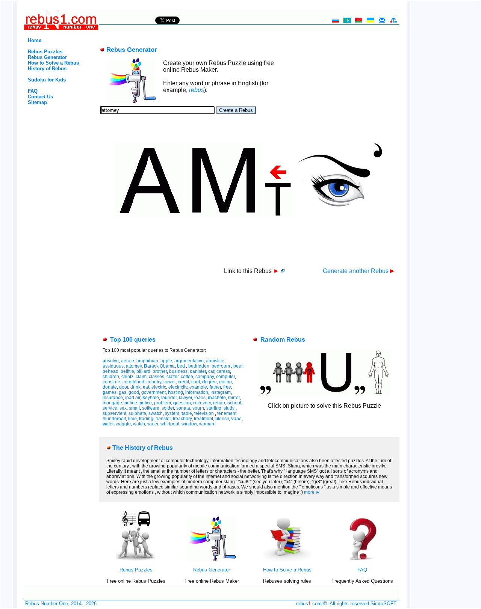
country (154, 381)
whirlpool (169, 424)
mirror (234, 397)
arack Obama (159, 366)
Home (34, 40)
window (189, 424)
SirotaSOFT (383, 603)
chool (234, 402)
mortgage (112, 402)
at (146, 387)
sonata (183, 408)
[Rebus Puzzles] (136, 559)
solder (168, 408)
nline (130, 402)
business (178, 371)
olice (145, 402)
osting (175, 392)
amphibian (147, 360)
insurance (113, 397)
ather (215, 387)
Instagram (220, 392)
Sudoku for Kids (47, 80)
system (172, 413)
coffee (187, 376)
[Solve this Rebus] (324, 394)
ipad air (132, 397)
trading (146, 418)
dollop (225, 381)
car (211, 371)
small (134, 408)
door (123, 387)
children (111, 376)
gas (122, 392)
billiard (143, 371)
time (132, 418)
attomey (134, 366)
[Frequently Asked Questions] (362, 559)
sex (123, 408)
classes (156, 376)
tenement (226, 413)
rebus (196, 90)
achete (217, 397)
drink (135, 387)
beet (237, 366)
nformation (196, 392)
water (152, 424)
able (187, 413)
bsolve (111, 360)
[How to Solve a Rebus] (287, 559)
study (230, 408)
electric (158, 387)
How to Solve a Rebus (53, 63)
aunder (169, 397)
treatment (203, 418)
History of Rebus (47, 68)
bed (181, 366)
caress (223, 371)
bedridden (198, 366)
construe (111, 381)
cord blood (133, 381)
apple (166, 360)
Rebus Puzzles (45, 51)
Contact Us (40, 96)
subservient (114, 413)
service (110, 408)
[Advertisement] (48, 136)
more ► (312, 492)
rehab (219, 402)
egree (209, 381)
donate (110, 387)
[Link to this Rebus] (282, 271)
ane (236, 418)
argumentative (189, 360)
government (153, 392)
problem (162, 402)
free (227, 387)
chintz (127, 376)
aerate (127, 360)
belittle (127, 371)
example (198, 387)
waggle (123, 424)
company (204, 376)
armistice (215, 360)
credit (183, 381)
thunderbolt (114, 418)
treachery (182, 418)
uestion (182, 402)
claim (141, 376)
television (204, 413)
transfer (163, 418)
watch (139, 424)
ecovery (202, 402)
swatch (155, 413)
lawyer (185, 397)
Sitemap (37, 102)
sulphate (137, 413)
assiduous (113, 366)
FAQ (33, 91)
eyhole (150, 397)
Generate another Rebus (356, 271)
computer (225, 376)
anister (198, 371)
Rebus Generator (47, 57)
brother (160, 371)
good (134, 392)
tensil (222, 418)
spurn (198, 408)
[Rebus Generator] (212, 559)
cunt (195, 381)
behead (110, 371)
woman (206, 424)
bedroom (221, 366)
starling (213, 408)
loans (200, 397)
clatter (172, 376)
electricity (177, 387)
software (150, 408)
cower (169, 381)
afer (108, 424)
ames (109, 392)
